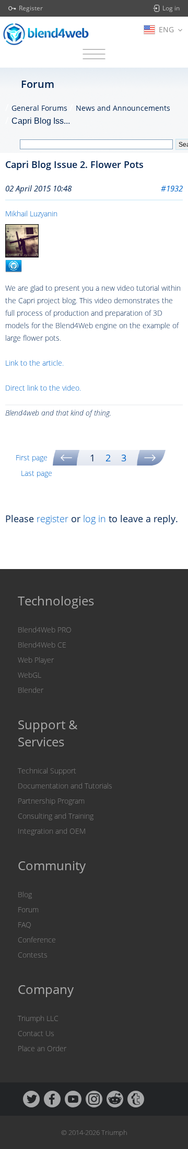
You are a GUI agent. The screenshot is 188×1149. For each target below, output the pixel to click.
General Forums (39, 108)
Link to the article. (34, 363)
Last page (36, 473)
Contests (33, 955)
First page (32, 457)
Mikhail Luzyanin (31, 213)
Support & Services (48, 733)
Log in (171, 8)
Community (52, 865)
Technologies (56, 600)
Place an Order (42, 1048)
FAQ (24, 924)
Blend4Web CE (42, 645)
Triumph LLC (38, 1018)
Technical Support (47, 771)
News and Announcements (123, 108)
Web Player (36, 660)
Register (31, 8)
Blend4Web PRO (45, 630)
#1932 (172, 188)
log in (94, 518)
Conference (37, 940)
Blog (25, 894)
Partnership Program (51, 801)
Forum (28, 909)
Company (46, 989)
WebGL (29, 675)
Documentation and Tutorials (65, 786)
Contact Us (36, 1033)
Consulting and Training (55, 816)
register (52, 518)
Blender (30, 690)
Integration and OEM (52, 831)
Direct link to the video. (43, 388)
